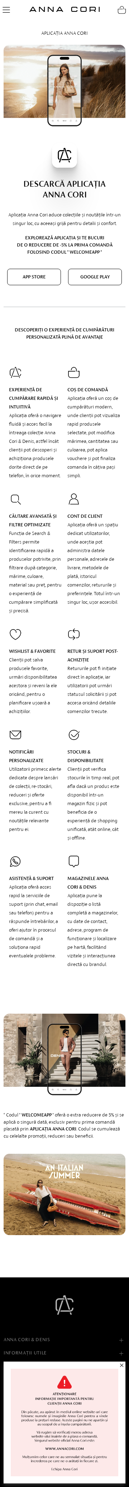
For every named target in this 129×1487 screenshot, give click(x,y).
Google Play (95, 276)
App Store (34, 276)
